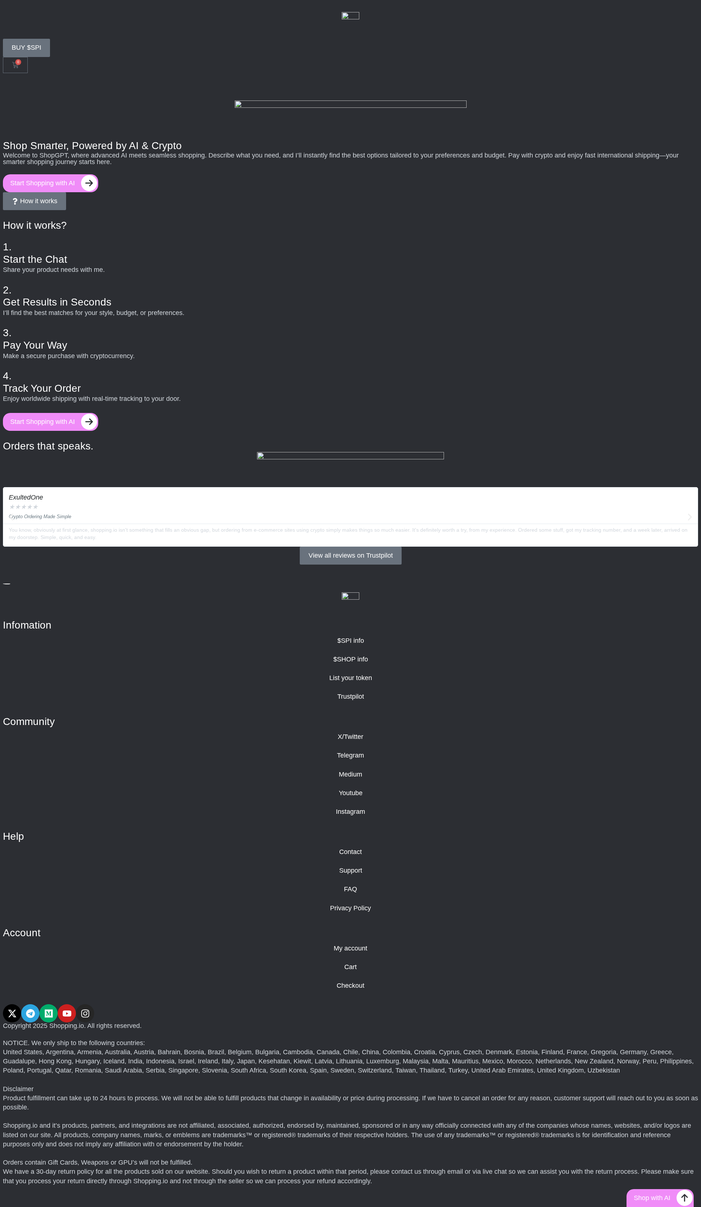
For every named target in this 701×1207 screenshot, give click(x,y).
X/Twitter (350, 736)
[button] (11, 516)
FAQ (350, 889)
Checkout (350, 985)
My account (350, 948)
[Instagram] (85, 1013)
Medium (350, 774)
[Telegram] (30, 1013)
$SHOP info (350, 659)
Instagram (350, 811)
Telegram (350, 755)
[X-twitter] (12, 1013)
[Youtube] (67, 1013)
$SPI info (350, 640)
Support (350, 870)
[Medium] (48, 1013)
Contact (350, 851)
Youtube (351, 793)
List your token (350, 678)
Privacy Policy (350, 908)
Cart (350, 967)
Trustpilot (350, 696)
